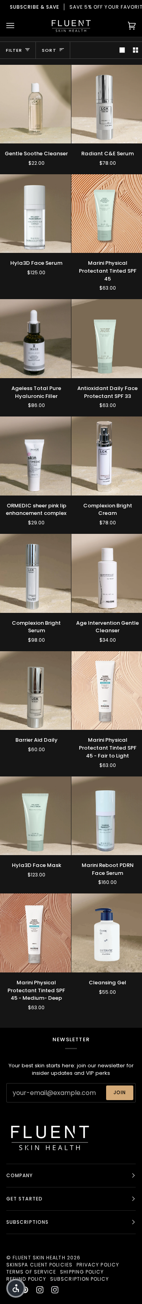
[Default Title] (35, 104)
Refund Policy (26, 1279)
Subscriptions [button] (27, 1222)
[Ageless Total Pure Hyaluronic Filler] (35, 338)
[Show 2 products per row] (135, 50)
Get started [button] (24, 1198)
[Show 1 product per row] (122, 50)
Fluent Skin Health (39, 1257)
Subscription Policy (79, 1279)
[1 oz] (35, 338)
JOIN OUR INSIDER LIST (72, 7)
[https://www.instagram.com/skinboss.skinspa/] (54, 1289)
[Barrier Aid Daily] (35, 690)
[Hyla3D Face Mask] (35, 815)
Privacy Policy (98, 1264)
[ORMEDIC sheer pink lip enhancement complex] (35, 455)
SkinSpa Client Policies (39, 1264)
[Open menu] (18, 25)
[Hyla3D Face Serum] (35, 213)
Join (120, 1092)
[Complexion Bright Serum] (35, 573)
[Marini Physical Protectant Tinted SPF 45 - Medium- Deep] (35, 932)
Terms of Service (31, 1271)
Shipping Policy (82, 1271)
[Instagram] (39, 1289)
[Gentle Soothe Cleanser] (35, 104)
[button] (15, 1288)
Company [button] (19, 1175)
